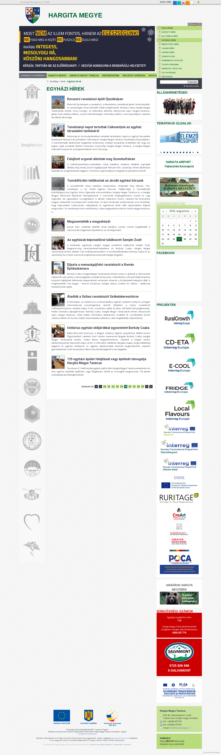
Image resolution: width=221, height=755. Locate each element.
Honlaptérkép (118, 744)
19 (142, 386)
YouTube (183, 3)
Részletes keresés (192, 86)
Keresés (193, 82)
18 (138, 386)
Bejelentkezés (199, 2)
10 (104, 386)
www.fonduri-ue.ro (122, 738)
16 (130, 386)
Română (199, 24)
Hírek (63, 81)
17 (134, 386)
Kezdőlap (54, 81)
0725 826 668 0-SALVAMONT (179, 668)
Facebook (175, 3)
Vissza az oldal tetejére (211, 752)
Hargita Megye (74, 15)
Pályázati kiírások (134, 75)
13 (117, 386)
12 (113, 386)
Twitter (179, 3)
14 (121, 386)
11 (109, 386)
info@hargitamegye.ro (180, 727)
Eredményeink (110, 75)
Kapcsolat (192, 3)
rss (187, 3)
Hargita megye (57, 75)
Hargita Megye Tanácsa (84, 75)
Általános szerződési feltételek (101, 744)
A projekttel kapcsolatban (87, 734)
